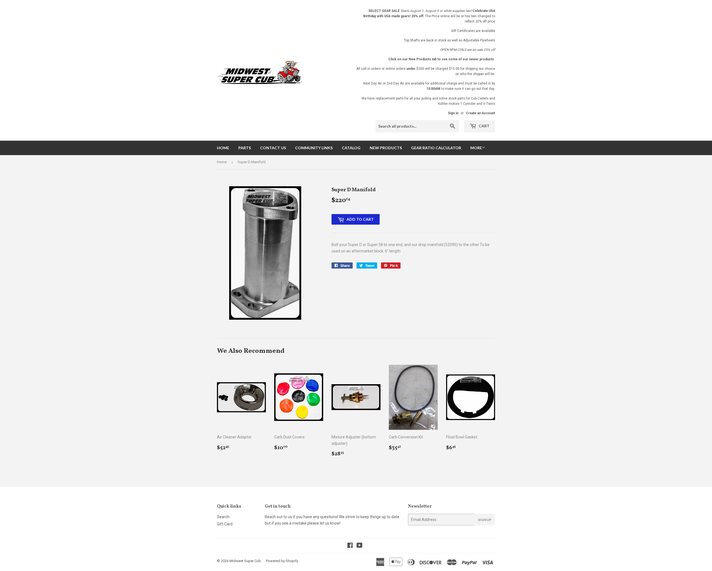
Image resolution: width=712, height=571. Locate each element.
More (476, 147)
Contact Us (273, 147)
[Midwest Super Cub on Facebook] (350, 546)
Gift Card (225, 524)
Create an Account (480, 113)
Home (223, 147)
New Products (386, 147)
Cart (484, 125)
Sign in (453, 113)
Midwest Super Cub (245, 561)
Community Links (314, 147)
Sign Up (484, 520)
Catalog (351, 147)
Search (223, 517)
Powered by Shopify (282, 561)
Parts (244, 147)
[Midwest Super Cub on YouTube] (359, 546)
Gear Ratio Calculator (436, 147)
